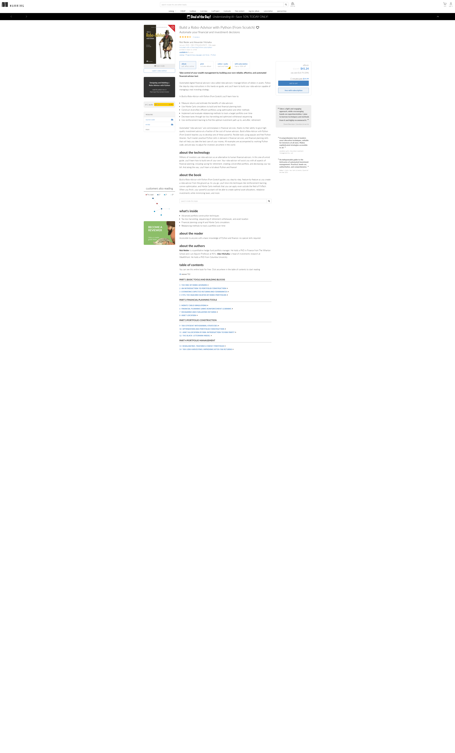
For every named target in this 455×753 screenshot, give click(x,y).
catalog (171, 11)
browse (293, 6)
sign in (451, 6)
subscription (268, 11)
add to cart (293, 83)
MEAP (182, 11)
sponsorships (282, 11)
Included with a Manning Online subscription (195, 47)
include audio (301, 78)
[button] (11, 16)
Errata (148, 124)
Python (213, 55)
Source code (150, 119)
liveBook (193, 11)
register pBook (254, 11)
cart (445, 6)
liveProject (215, 11)
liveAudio (227, 11)
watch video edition (159, 70)
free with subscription (293, 90)
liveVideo (203, 11)
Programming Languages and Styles (197, 55)
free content (239, 11)
